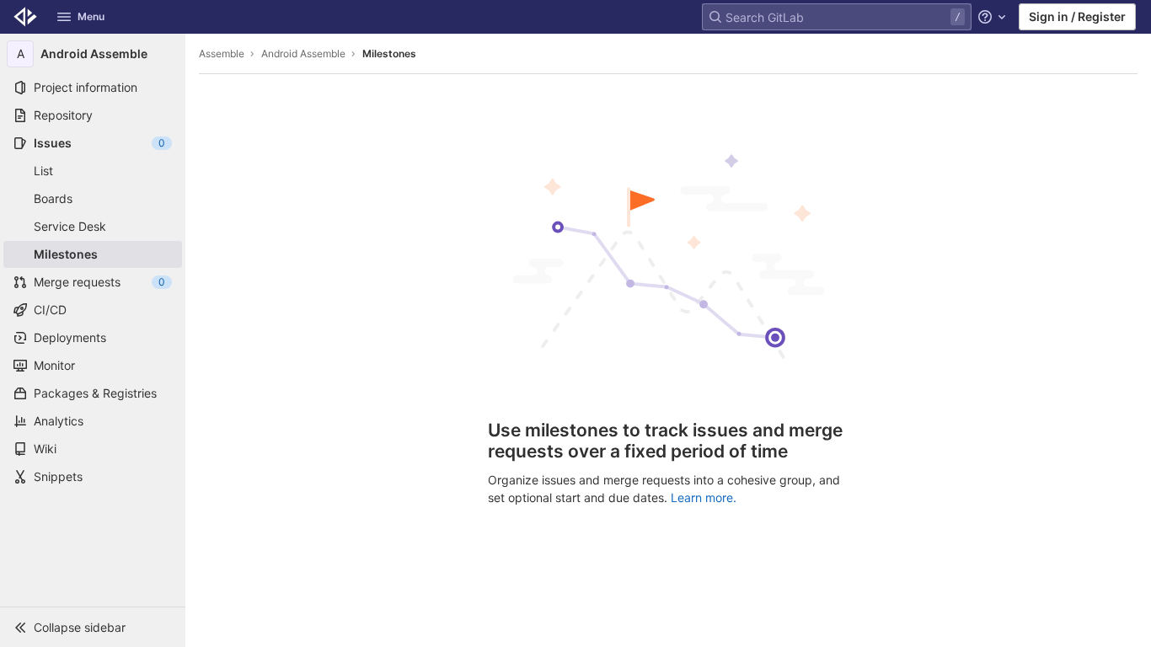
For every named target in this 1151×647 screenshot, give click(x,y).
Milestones (389, 53)
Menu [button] (91, 16)
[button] (92, 627)
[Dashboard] (25, 16)
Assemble (221, 53)
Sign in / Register (1077, 16)
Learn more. (703, 497)
